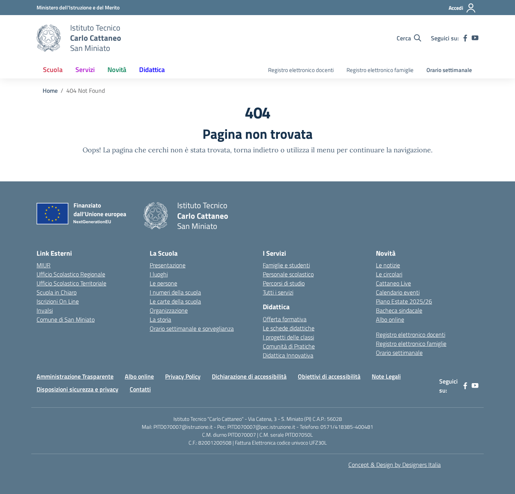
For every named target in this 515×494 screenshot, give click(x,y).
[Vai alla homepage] (49, 38)
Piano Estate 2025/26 (404, 301)
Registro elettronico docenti (301, 70)
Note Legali (386, 376)
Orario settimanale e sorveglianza (192, 328)
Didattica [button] (152, 69)
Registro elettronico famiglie (380, 70)
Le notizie (388, 265)
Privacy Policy (183, 376)
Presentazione (167, 265)
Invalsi (45, 310)
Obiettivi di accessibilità (329, 376)
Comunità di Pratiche (289, 346)
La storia (160, 319)
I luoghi (159, 274)
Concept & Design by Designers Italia (394, 464)
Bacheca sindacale (399, 310)
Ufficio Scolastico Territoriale (71, 283)
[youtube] (475, 38)
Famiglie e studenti (286, 265)
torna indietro (256, 150)
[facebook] (465, 38)
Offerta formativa (285, 319)
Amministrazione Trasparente (75, 376)
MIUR (44, 265)
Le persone (163, 283)
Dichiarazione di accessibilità (249, 376)
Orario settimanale (449, 70)
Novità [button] (116, 69)
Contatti (140, 389)
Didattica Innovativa (288, 355)
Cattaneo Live (393, 283)
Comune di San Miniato (66, 319)
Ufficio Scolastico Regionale (71, 274)
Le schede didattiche (288, 328)
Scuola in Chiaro (57, 292)
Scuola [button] (53, 69)
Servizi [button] (85, 69)
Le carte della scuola (175, 301)
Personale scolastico (288, 274)
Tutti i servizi (278, 292)
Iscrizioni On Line (58, 301)
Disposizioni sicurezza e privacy (77, 389)
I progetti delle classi (288, 337)
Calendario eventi (398, 292)
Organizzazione (169, 310)
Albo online (390, 319)
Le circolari (389, 274)
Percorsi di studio (284, 283)
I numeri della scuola (175, 292)
